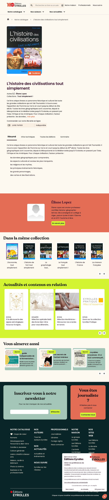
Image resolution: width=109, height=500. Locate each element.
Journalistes (56, 434)
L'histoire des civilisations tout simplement (50, 19)
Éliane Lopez (21, 93)
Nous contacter (57, 444)
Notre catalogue (15, 12)
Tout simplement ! (25, 96)
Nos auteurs (36, 12)
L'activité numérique (76, 450)
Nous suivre (97, 5)
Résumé (12, 136)
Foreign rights (56, 441)
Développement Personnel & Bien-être (19, 442)
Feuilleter (34, 73)
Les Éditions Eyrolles (76, 444)
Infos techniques (28, 137)
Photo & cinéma (17, 466)
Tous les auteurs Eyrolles (40, 438)
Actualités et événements (39, 455)
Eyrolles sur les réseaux (40, 468)
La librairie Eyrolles (93, 447)
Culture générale (17, 451)
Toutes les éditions (47, 137)
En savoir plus (58, 223)
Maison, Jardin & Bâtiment (17, 461)
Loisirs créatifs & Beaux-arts (20, 455)
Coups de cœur (18, 434)
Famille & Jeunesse (18, 447)
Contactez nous (88, 415)
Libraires (54, 437)
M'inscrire (55, 412)
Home (8, 19)
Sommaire (64, 137)
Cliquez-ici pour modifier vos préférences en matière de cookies (75, 495)
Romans (13, 437)
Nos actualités (56, 12)
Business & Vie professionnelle (16, 471)
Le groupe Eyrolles (76, 438)
